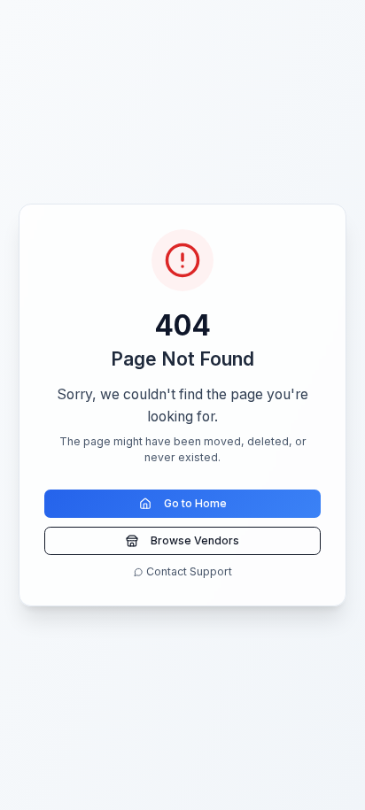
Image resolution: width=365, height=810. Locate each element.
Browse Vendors (195, 540)
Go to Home (195, 503)
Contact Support (189, 571)
